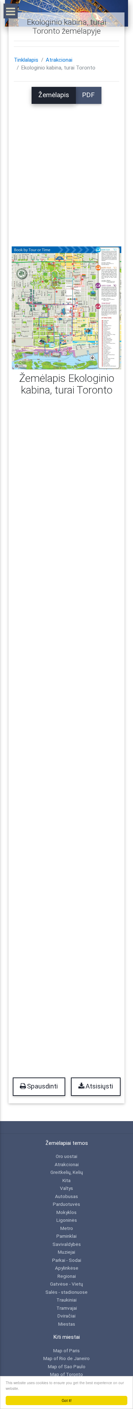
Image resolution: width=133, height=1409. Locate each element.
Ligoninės (66, 1220)
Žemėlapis (53, 95)
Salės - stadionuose (66, 1292)
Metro (66, 1228)
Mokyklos (66, 1212)
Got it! (67, 1400)
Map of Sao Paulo (66, 1366)
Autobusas (66, 1196)
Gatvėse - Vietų (66, 1284)
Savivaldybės (66, 1244)
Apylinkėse (66, 1268)
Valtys (66, 1188)
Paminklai (66, 1236)
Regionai (66, 1276)
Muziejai (66, 1252)
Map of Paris (66, 1350)
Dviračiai (66, 1316)
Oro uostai (66, 1156)
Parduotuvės (66, 1204)
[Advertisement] (66, 170)
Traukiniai (66, 1300)
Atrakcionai (59, 60)
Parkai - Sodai (66, 1260)
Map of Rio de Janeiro (66, 1358)
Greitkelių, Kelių (66, 1172)
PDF (88, 95)
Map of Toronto (66, 1374)
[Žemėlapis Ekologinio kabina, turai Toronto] (66, 308)
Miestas (66, 1324)
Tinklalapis (26, 60)
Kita (66, 1180)
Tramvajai (66, 1308)
